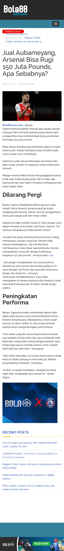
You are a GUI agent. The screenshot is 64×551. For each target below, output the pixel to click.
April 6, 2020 (10, 84)
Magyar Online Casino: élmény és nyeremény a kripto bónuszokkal (23, 39)
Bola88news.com (12, 125)
